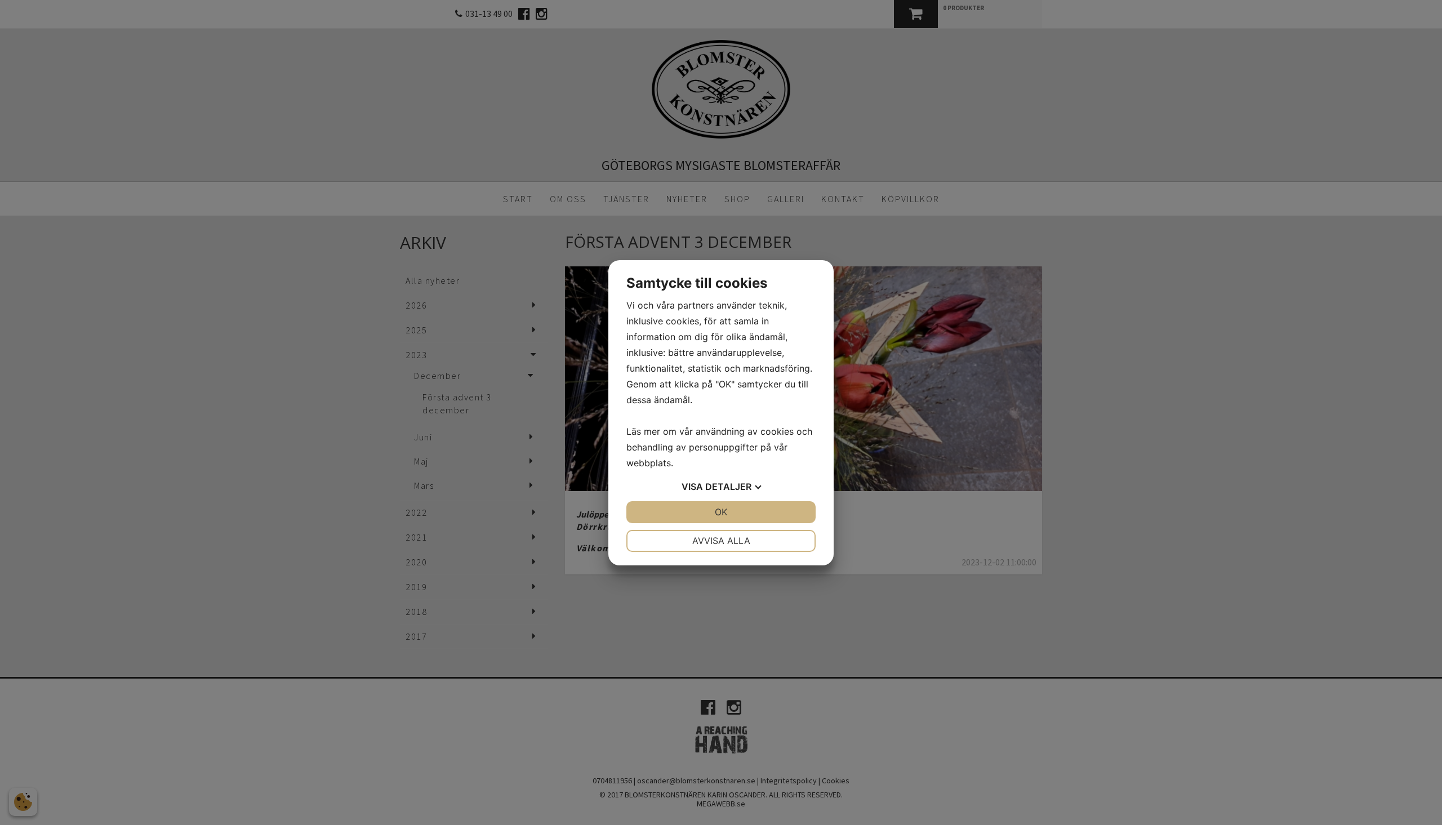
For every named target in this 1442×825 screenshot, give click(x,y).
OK (721, 512)
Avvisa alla (721, 540)
